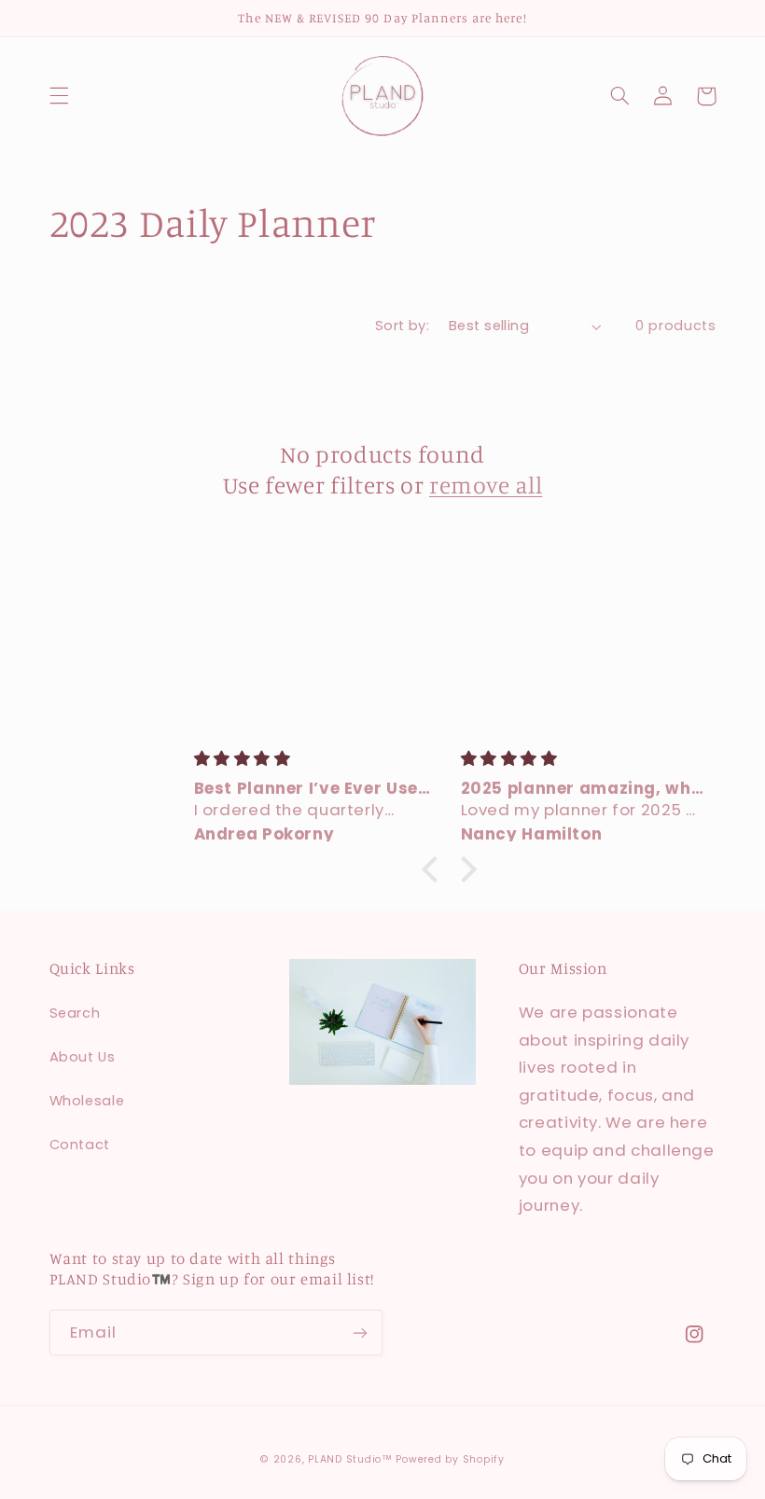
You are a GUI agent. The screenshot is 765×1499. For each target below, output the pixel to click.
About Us (82, 1057)
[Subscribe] (360, 1332)
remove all (485, 484)
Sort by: (402, 325)
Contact (79, 1144)
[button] (58, 96)
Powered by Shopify (450, 1459)
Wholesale (87, 1100)
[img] (316, 759)
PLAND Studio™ (350, 1459)
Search (75, 1013)
